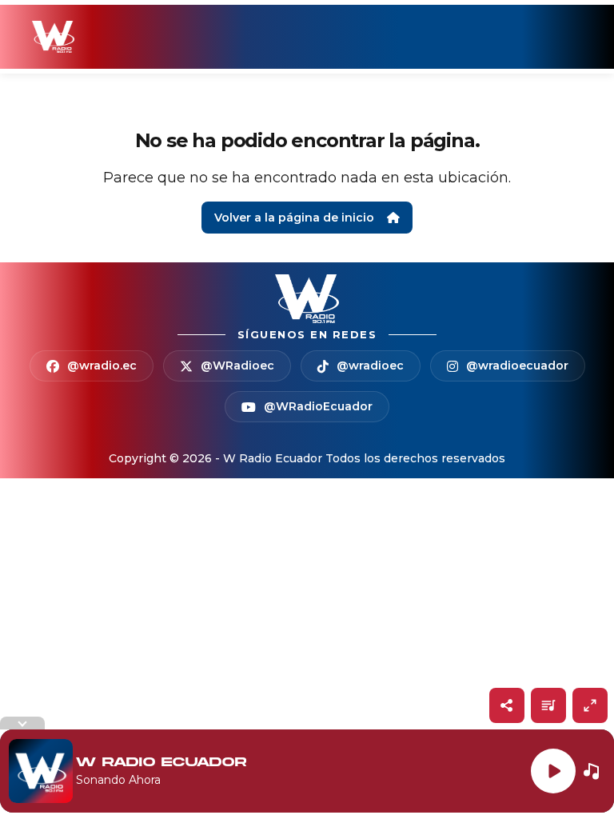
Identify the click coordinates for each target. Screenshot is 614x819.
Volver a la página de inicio (294, 217)
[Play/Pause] (553, 771)
